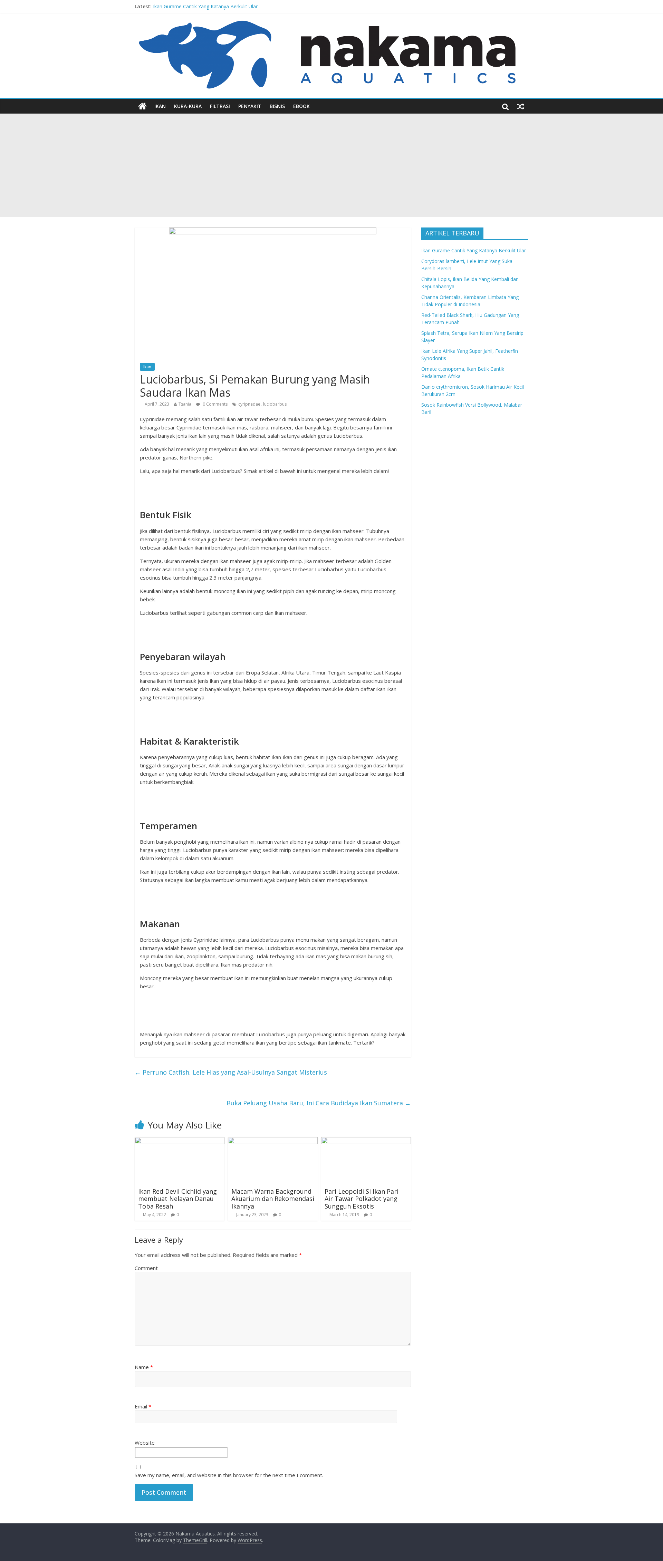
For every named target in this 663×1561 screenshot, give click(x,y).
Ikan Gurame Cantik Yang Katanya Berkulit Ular (205, 6)
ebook (301, 106)
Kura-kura (188, 106)
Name (144, 1367)
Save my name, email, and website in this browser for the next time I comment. (229, 1475)
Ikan (160, 106)
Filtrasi (220, 106)
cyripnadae (249, 404)
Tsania (185, 404)
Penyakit (249, 106)
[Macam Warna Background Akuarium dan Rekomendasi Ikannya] (273, 1141)
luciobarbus (275, 404)
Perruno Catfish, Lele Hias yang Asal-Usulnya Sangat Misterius (231, 1072)
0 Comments (215, 404)
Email (143, 1406)
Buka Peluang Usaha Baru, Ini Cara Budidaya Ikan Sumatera (319, 1103)
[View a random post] (520, 106)
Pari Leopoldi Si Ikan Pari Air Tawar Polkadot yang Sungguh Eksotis (361, 1198)
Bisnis (277, 106)
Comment (146, 1267)
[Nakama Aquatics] (142, 106)
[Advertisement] (331, 165)
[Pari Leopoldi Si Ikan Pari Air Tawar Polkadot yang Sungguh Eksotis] (366, 1141)
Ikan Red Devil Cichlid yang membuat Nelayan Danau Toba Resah (177, 1198)
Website (145, 1442)
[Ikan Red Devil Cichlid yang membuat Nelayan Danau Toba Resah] (179, 1141)
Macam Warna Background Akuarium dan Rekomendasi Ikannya (272, 1198)
